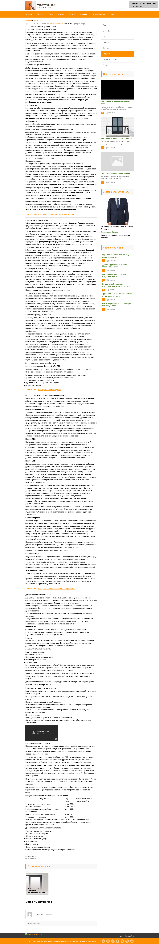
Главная (28, 14)
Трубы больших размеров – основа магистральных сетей (117, 295)
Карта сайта (129, 936)
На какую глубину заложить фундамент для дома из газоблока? (117, 285)
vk (132, 941)
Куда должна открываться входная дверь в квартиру (117, 256)
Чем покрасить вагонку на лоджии (115, 173)
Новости (37, 20)
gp (117, 941)
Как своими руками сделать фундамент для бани (114, 275)
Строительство (99, 14)
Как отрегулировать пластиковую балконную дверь (116, 305)
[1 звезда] (75, 24)
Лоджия (83, 14)
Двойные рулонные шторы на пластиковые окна (114, 266)
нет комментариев (57, 23)
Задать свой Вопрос (109, 232)
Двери (61, 14)
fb (113, 941)
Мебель (40, 14)
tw (122, 941)
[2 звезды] (77, 24)
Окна (51, 14)
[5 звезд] (84, 24)
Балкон (72, 14)
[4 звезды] (82, 24)
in (127, 941)
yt (108, 941)
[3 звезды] (80, 24)
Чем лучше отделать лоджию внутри (116, 138)
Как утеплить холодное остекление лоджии (36, 890)
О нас (113, 14)
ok (103, 941)
